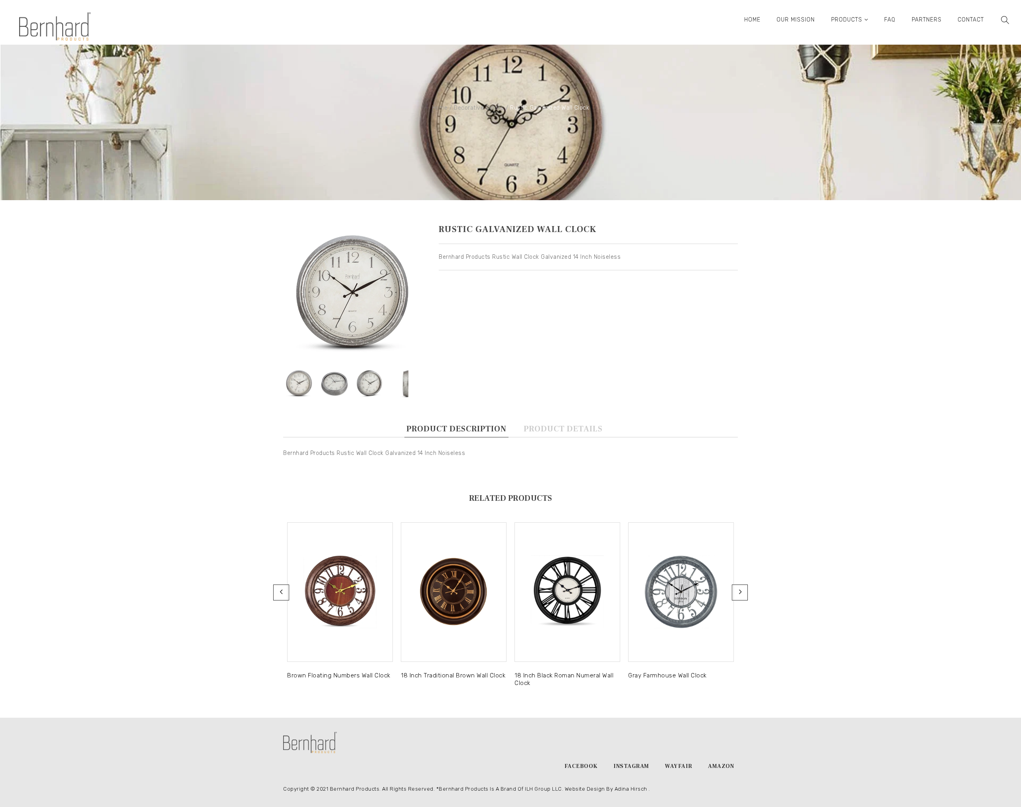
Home (752, 19)
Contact (971, 19)
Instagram (631, 766)
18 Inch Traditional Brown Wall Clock (453, 675)
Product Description (456, 429)
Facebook (581, 766)
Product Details (563, 429)
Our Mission (796, 19)
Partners (927, 19)
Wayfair (678, 766)
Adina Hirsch (631, 789)
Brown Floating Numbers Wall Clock (338, 675)
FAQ (889, 19)
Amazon (721, 766)
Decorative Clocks (479, 107)
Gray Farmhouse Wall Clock (667, 675)
